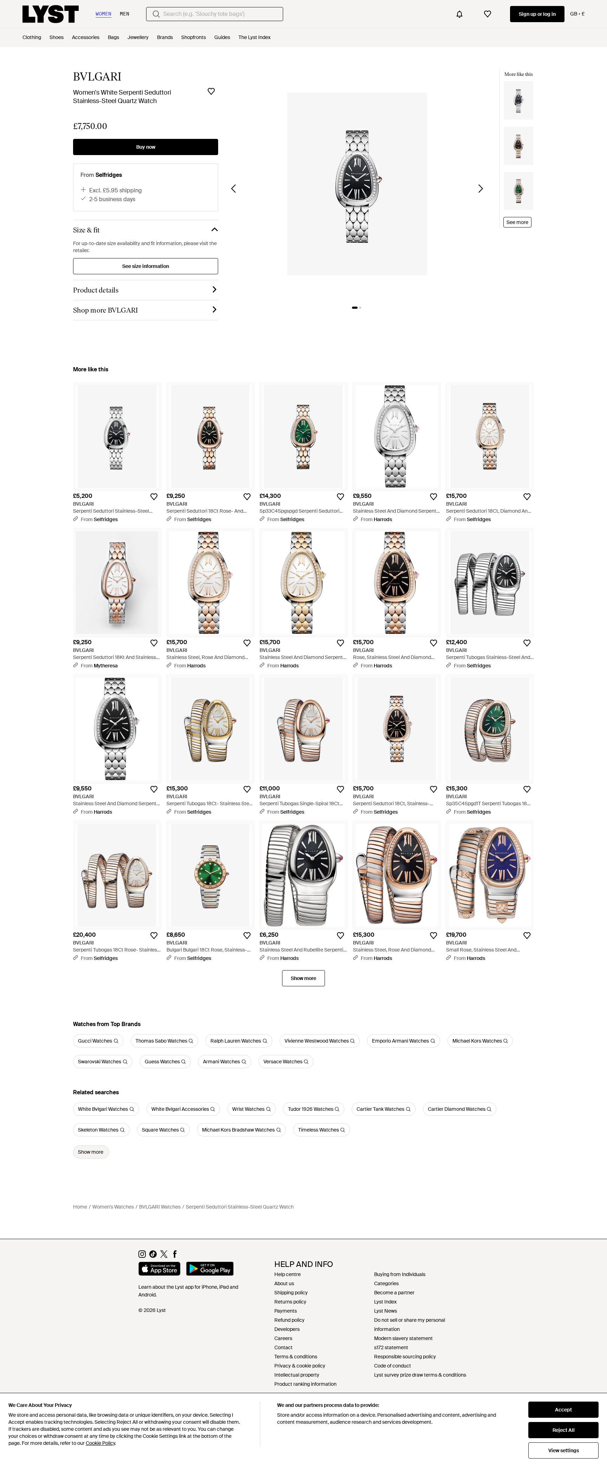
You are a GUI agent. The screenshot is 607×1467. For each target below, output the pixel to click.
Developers (287, 1329)
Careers (283, 1338)
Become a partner (394, 1292)
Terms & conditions (295, 1356)
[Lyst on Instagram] (142, 1256)
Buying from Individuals (399, 1274)
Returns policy (290, 1302)
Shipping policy (291, 1292)
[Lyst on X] (164, 1256)
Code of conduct (392, 1366)
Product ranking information (305, 1384)
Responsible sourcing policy (405, 1356)
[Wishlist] (488, 14)
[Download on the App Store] (159, 1270)
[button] (357, 184)
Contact (283, 1347)
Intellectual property (296, 1375)
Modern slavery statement (403, 1338)
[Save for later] (211, 91)
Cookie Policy (100, 1443)
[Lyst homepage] (50, 14)
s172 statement (391, 1347)
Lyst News (385, 1311)
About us (284, 1283)
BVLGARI (97, 76)
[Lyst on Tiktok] (153, 1256)
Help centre (287, 1274)
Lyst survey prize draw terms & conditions (420, 1375)
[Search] (156, 14)
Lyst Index (385, 1302)
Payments (285, 1311)
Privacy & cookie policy (299, 1366)
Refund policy (289, 1320)
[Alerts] (459, 14)
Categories (386, 1283)
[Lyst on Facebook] (174, 1256)
